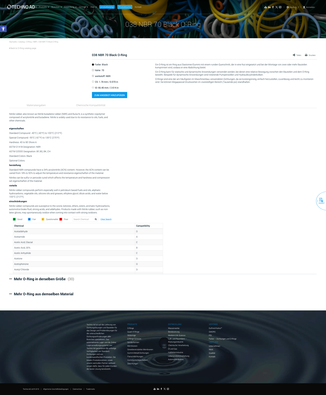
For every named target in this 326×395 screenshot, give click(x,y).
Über (92, 7)
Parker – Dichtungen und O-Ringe (222, 338)
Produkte (43, 7)
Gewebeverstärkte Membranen (140, 349)
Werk (211, 349)
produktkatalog (106, 7)
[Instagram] (280, 7)
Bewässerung (173, 331)
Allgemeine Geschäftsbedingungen (56, 389)
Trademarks (90, 389)
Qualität (212, 353)
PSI (210, 335)
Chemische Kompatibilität (90, 105)
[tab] (36, 105)
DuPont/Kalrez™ (215, 328)
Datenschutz (77, 389)
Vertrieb (82, 7)
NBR (35, 42)
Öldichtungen (132, 363)
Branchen (55, 7)
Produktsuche (125, 7)
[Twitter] (276, 7)
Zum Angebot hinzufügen (109, 95)
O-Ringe (130, 328)
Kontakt (138, 7)
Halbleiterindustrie (175, 352)
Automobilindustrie (176, 359)
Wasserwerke (173, 328)
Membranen (132, 346)
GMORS (212, 331)
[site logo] (21, 7)
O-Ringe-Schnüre (134, 338)
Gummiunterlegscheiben (137, 360)
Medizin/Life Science (176, 335)
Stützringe (131, 335)
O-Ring (29, 42)
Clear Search (106, 219)
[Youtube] (265, 7)
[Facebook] (273, 7)
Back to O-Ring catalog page (23, 48)
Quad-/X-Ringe (133, 331)
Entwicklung (69, 7)
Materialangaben (36, 105)
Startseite (13, 42)
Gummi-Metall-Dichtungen (138, 353)
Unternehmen (214, 346)
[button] (320, 201)
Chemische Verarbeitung (178, 345)
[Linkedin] (269, 7)
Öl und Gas (172, 348)
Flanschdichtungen (135, 356)
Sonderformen (133, 342)
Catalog (21, 42)
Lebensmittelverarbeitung (178, 356)
